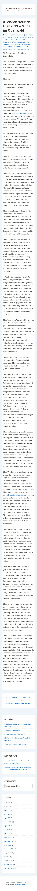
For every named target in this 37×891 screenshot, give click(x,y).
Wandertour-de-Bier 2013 (20, 49)
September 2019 (9, 849)
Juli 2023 (7, 829)
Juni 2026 (7, 802)
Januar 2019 (8, 860)
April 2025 (7, 818)
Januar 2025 (8, 822)
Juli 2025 (7, 814)
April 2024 (7, 826)
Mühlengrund (8, 46)
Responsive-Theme (20, 884)
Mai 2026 (7, 806)
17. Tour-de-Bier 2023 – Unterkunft (16, 769)
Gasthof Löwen (12, 44)
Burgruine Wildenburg (16, 495)
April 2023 (7, 833)
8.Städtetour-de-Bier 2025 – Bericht (14, 734)
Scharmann (7, 49)
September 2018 (9, 868)
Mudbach (27, 44)
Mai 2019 (7, 856)
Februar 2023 (8, 837)
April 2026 (7, 810)
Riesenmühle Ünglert (21, 46)
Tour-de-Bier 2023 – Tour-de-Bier (14, 761)
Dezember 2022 (9, 841)
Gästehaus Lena (17, 42)
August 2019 (8, 853)
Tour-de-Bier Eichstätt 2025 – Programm (16, 744)
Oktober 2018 (8, 864)
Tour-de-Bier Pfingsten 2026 (12, 730)
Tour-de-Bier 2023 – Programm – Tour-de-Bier (17, 767)
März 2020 (7, 845)
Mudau (21, 44)
